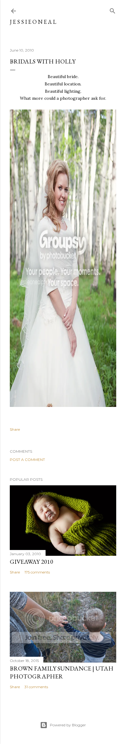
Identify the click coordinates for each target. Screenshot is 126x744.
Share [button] (15, 429)
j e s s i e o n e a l (33, 21)
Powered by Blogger (68, 725)
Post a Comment (27, 459)
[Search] (112, 10)
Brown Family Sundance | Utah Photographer (61, 672)
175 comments (37, 572)
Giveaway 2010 (31, 562)
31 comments (36, 687)
